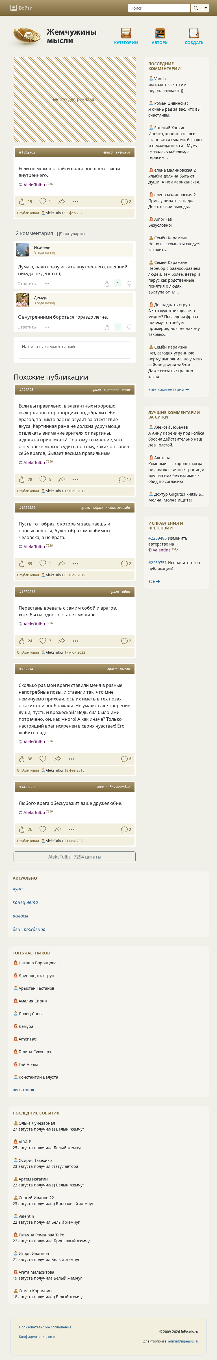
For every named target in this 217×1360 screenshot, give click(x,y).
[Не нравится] (129, 283)
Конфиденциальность (37, 1336)
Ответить (27, 283)
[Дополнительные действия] (76, 201)
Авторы (160, 31)
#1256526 (27, 507)
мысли (125, 669)
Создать (194, 31)
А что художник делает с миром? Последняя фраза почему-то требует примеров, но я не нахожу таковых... (174, 322)
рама (126, 389)
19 (30, 201)
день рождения (29, 929)
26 (30, 829)
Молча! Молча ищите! (170, 500)
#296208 (26, 389)
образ (98, 507)
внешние (123, 152)
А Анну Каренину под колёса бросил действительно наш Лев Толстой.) (176, 439)
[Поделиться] (62, 201)
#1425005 (27, 787)
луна (18, 889)
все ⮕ (154, 581)
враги (108, 152)
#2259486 (157, 538)
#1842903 (27, 152)
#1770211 (27, 591)
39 (30, 563)
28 (30, 479)
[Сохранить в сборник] (42, 201)
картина (111, 389)
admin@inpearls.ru (183, 1341)
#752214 (26, 669)
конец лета (25, 902)
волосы (20, 916)
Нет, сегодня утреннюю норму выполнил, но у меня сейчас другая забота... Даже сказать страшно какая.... (175, 364)
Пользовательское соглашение (45, 1327)
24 (30, 640)
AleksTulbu (34, 184)
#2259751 (157, 562)
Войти (25, 8)
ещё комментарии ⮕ (168, 389)
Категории (126, 31)
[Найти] (197, 8)
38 (30, 758)
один (126, 591)
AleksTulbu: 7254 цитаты (74, 857)
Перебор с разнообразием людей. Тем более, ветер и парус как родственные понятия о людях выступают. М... (174, 280)
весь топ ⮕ (23, 1089)
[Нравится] (21, 201)
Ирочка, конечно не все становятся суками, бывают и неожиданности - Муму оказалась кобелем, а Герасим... (175, 145)
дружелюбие (120, 787)
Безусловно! (160, 225)
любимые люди (118, 507)
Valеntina (162, 550)
